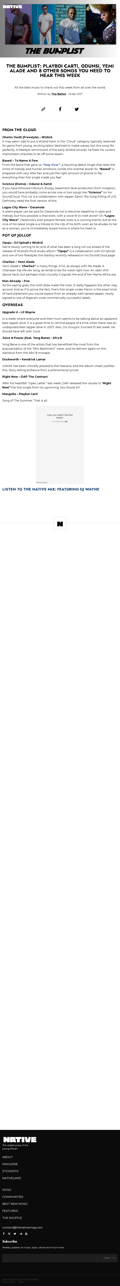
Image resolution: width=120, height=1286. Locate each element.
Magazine (10, 1164)
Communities (12, 1197)
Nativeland (11, 1178)
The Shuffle (12, 1218)
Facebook (3, 1233)
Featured (10, 1211)
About (7, 1157)
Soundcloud (20, 1233)
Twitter (15, 1233)
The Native (58, 94)
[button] (60, 50)
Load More (60, 1116)
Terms (21, 1282)
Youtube (26, 1233)
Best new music (15, 1204)
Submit (107, 1258)
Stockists (10, 1171)
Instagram (9, 1233)
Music (7, 1190)
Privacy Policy (8, 1282)
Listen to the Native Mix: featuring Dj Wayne (50, 489)
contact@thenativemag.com (22, 1227)
